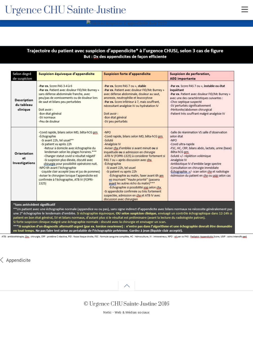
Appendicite (18, 260)
